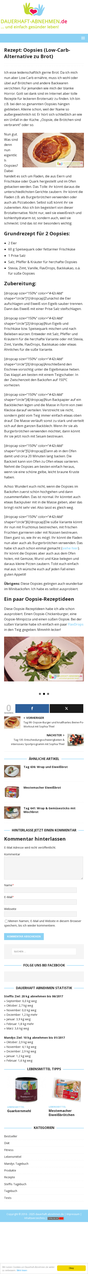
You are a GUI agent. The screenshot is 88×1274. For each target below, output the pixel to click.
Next (78, 663)
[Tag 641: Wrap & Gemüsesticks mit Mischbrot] (12, 812)
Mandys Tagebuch (16, 1164)
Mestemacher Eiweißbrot (42, 787)
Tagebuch (10, 1191)
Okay (71, 1267)
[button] (82, 38)
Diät (7, 1143)
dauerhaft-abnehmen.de (49, 1214)
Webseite (10, 909)
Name (8, 885)
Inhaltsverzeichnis (34, 1218)
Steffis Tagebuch (15, 1184)
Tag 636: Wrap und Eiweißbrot (46, 767)
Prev (9, 663)
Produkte (10, 1170)
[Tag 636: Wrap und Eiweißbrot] (12, 771)
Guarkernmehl (19, 1111)
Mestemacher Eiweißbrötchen (61, 1112)
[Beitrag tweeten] (66, 708)
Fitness (9, 1150)
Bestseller (10, 1136)
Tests (7, 1198)
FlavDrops (75, 624)
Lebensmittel (12, 1157)
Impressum (73, 1214)
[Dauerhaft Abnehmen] (33, 31)
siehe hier (70, 548)
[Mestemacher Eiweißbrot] (12, 792)
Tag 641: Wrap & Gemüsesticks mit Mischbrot (50, 810)
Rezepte (9, 1177)
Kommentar (12, 854)
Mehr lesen (22, 1270)
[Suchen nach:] (44, 951)
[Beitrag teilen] (32, 708)
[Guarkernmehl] (26, 1089)
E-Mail (8, 897)
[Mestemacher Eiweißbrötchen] (68, 1089)
